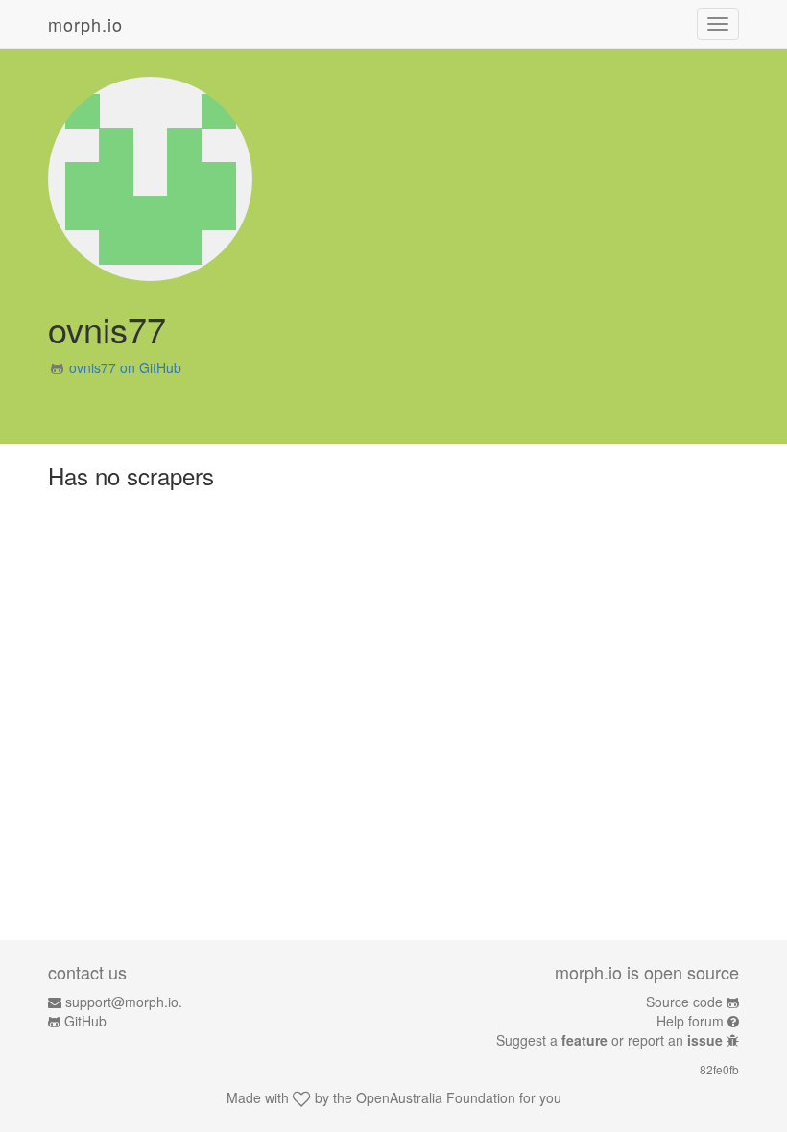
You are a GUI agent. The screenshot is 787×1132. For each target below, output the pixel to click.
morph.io (85, 24)
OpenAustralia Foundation (435, 1097)
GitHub (85, 1020)
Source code (684, 1001)
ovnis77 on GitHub (125, 367)
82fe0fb (719, 1069)
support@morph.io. (123, 1001)
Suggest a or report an (609, 1039)
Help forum (690, 1020)
